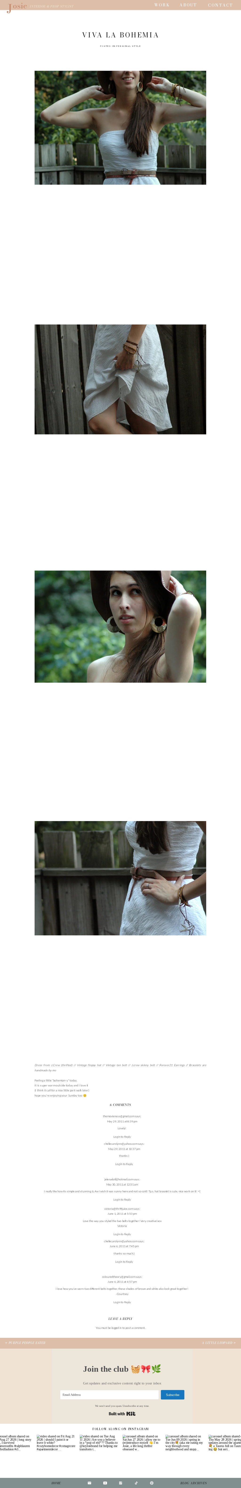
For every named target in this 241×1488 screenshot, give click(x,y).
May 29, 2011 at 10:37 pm (124, 1149)
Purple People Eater (27, 1343)
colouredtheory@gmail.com (118, 1276)
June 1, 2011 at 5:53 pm (122, 1214)
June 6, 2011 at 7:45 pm (124, 1246)
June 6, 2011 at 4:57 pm (122, 1282)
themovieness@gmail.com (118, 1116)
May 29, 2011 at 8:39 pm (122, 1121)
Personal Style (128, 46)
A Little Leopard (217, 1343)
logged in (117, 1327)
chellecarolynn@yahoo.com (120, 1143)
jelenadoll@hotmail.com (118, 1179)
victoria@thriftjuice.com (118, 1208)
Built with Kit (122, 1413)
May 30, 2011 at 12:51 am (122, 1184)
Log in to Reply (122, 1136)
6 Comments (120, 1105)
